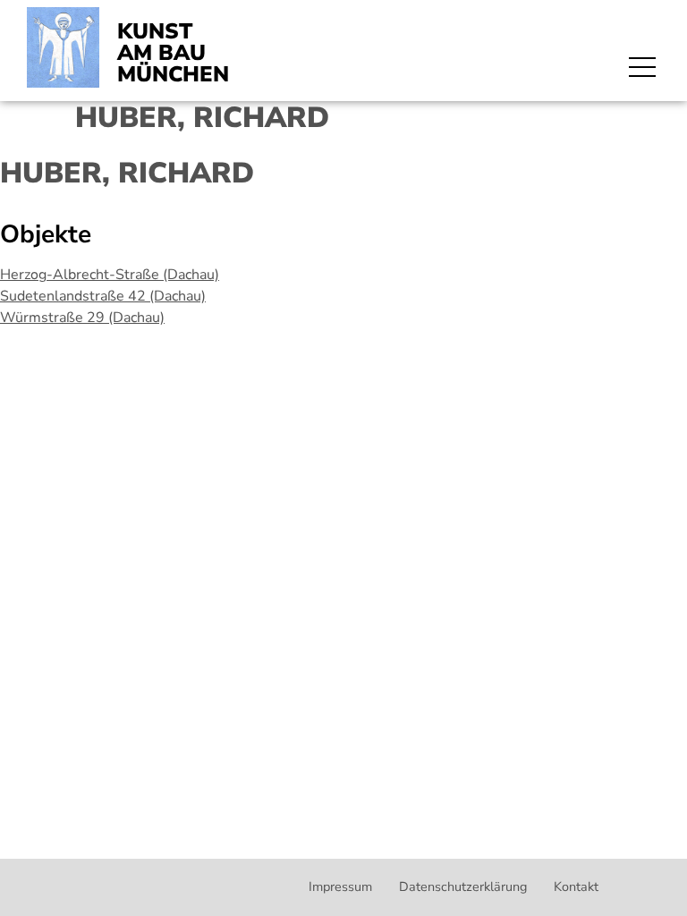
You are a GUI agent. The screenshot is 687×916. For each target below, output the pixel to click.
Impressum (340, 886)
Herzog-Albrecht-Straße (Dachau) (109, 274)
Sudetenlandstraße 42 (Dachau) (103, 296)
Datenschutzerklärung (463, 886)
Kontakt (576, 886)
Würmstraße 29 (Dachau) (82, 317)
